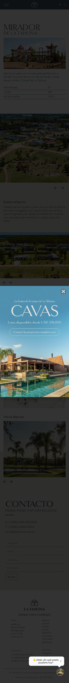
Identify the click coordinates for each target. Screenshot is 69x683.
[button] (63, 291)
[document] (34, 341)
